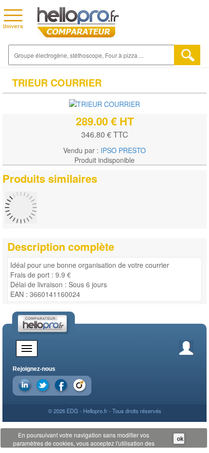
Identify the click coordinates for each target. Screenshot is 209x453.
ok (180, 438)
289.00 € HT (105, 121)
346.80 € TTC (104, 134)
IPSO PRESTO (123, 150)
